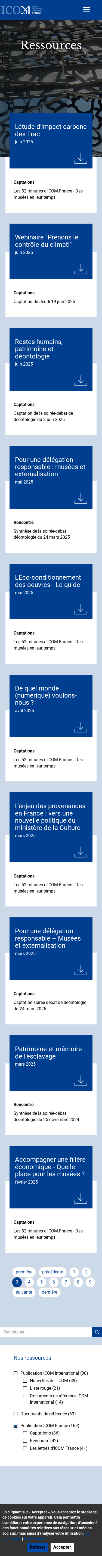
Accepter (62, 1547)
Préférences (34, 1539)
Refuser (37, 1547)
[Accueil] (21, 10)
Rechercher (97, 1332)
